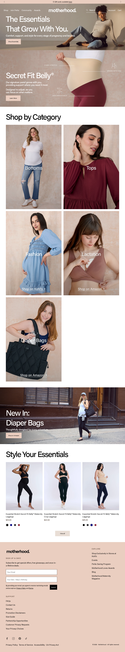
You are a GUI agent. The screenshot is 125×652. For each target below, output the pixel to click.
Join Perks (14, 10)
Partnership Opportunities (17, 620)
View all (62, 533)
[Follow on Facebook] (7, 638)
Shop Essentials (13, 41)
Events (95, 560)
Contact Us (10, 604)
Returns (9, 608)
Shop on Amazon (13, 435)
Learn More (13, 98)
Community (27, 10)
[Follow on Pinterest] (20, 638)
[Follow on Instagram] (13, 638)
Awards (37, 10)
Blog (94, 571)
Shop (6, 10)
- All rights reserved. (113, 644)
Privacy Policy (12, 644)
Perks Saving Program (101, 564)
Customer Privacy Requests (17, 624)
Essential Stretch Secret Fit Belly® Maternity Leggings (24, 515)
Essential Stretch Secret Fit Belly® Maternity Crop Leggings (62, 515)
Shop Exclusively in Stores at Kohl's (104, 554)
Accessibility (39, 644)
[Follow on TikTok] (26, 638)
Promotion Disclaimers (15, 612)
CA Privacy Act (52, 644)
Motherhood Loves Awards (103, 568)
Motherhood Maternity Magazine (101, 577)
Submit (53, 587)
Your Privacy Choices (15, 628)
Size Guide (10, 616)
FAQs (8, 601)
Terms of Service (26, 644)
